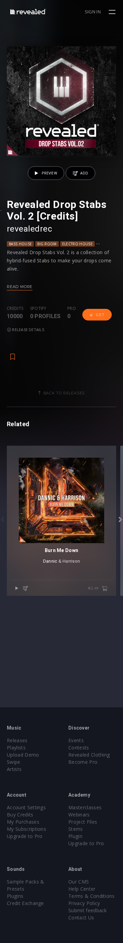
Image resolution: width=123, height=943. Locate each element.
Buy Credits (20, 814)
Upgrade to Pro (24, 836)
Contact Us (81, 917)
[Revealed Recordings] (28, 11)
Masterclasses (84, 807)
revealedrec (29, 229)
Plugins (15, 896)
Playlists (16, 747)
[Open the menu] (113, 12)
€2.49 (93, 588)
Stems (75, 829)
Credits (15, 308)
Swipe (13, 762)
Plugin (75, 836)
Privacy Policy (84, 903)
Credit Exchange (25, 903)
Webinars (79, 814)
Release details (27, 329)
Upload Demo (23, 754)
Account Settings (26, 807)
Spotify (38, 308)
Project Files (82, 821)
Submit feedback (87, 910)
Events (76, 740)
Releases (17, 740)
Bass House (20, 243)
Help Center (82, 889)
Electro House (77, 243)
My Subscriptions (26, 829)
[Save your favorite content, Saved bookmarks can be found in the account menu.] (12, 353)
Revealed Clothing (89, 754)
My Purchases (23, 821)
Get (100, 314)
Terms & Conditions (91, 896)
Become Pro (82, 762)
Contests (78, 747)
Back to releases (64, 393)
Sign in (93, 12)
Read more (19, 286)
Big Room (47, 243)
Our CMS (78, 881)
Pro (71, 308)
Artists (14, 769)
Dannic (50, 561)
